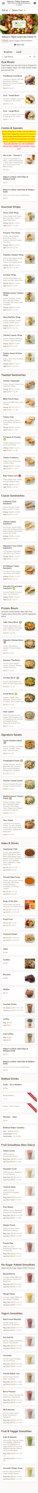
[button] (19, 82)
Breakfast (8, 52)
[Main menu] (3, 3)
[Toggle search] (34, 57)
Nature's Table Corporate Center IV (19, 2)
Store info (20, 45)
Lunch (18, 52)
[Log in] (34, 3)
